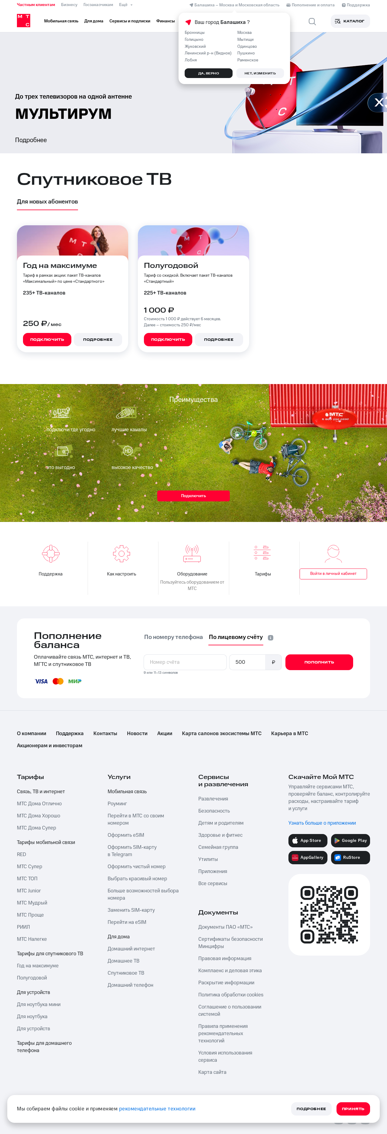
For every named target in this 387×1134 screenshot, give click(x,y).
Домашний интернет (131, 949)
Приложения (212, 871)
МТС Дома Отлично (39, 803)
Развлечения (213, 799)
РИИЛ (23, 927)
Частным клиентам (36, 5)
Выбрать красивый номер (137, 878)
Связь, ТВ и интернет (41, 791)
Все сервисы (212, 883)
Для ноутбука (32, 1016)
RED (21, 854)
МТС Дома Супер (36, 828)
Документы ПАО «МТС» (225, 927)
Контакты (105, 733)
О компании (31, 733)
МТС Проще (30, 915)
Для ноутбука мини (38, 1004)
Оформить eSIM (126, 835)
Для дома (119, 936)
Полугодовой (32, 978)
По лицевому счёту (236, 637)
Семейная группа (218, 847)
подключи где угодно (71, 429)
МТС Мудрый (32, 903)
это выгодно (61, 467)
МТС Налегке (32, 939)
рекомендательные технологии (157, 1109)
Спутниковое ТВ (126, 973)
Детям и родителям (221, 823)
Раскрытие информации (226, 982)
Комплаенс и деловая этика (230, 970)
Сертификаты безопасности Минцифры (230, 943)
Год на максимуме (38, 965)
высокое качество (132, 467)
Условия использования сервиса (225, 1056)
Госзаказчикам (98, 5)
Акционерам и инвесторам (49, 745)
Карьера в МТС (289, 733)
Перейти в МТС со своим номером (136, 819)
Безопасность (214, 811)
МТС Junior (29, 890)
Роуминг (117, 803)
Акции (164, 733)
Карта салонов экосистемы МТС (222, 733)
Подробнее (31, 140)
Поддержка (70, 733)
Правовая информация (224, 958)
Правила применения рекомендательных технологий (223, 1033)
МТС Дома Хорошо (38, 816)
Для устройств (33, 992)
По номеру (173, 637)
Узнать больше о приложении (322, 823)
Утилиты (208, 859)
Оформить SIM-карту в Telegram (132, 851)
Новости (137, 733)
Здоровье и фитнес (220, 835)
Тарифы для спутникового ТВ (50, 953)
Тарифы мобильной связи (46, 842)
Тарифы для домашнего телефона (44, 1047)
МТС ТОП (27, 878)
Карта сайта (212, 1072)
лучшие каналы (129, 429)
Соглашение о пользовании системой (229, 1010)
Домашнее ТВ (123, 961)
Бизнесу (69, 5)
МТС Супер (29, 866)
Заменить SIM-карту (131, 910)
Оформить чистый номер (137, 866)
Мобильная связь (127, 791)
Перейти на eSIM (127, 922)
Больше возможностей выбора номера (143, 894)
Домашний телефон (130, 985)
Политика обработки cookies (230, 995)
